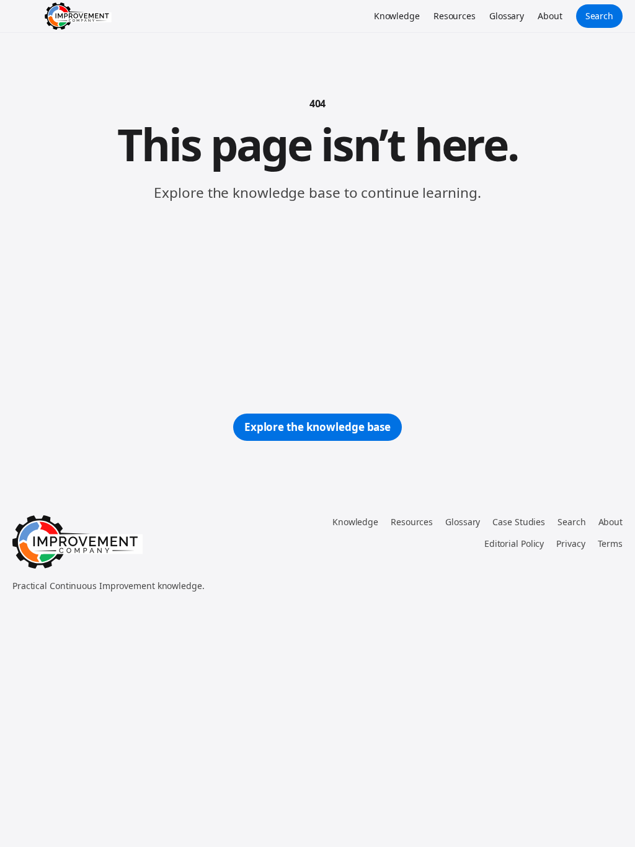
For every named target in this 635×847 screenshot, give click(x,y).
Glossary (506, 16)
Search (599, 16)
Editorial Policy (514, 543)
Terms (610, 543)
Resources (454, 16)
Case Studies (518, 522)
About (550, 16)
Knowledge (397, 16)
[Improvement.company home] (78, 16)
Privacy (570, 543)
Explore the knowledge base (317, 427)
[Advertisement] (317, 308)
